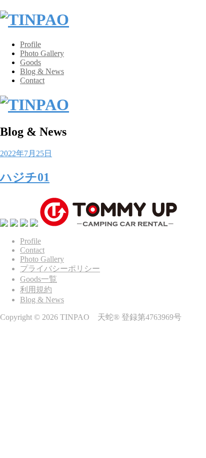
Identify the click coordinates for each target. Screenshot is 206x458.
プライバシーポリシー (60, 268)
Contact (32, 80)
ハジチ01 (25, 177)
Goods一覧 (38, 279)
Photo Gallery (42, 53)
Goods (30, 62)
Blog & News (42, 71)
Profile (30, 44)
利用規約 (36, 289)
